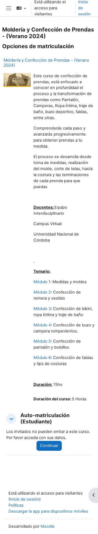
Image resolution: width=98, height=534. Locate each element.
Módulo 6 (42, 357)
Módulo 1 (41, 281)
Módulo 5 (42, 341)
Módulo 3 (42, 308)
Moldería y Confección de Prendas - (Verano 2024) (46, 63)
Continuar (49, 445)
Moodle (48, 526)
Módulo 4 (42, 325)
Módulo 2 (42, 292)
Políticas (16, 505)
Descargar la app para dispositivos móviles (48, 511)
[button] (21, 8)
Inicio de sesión (24, 499)
